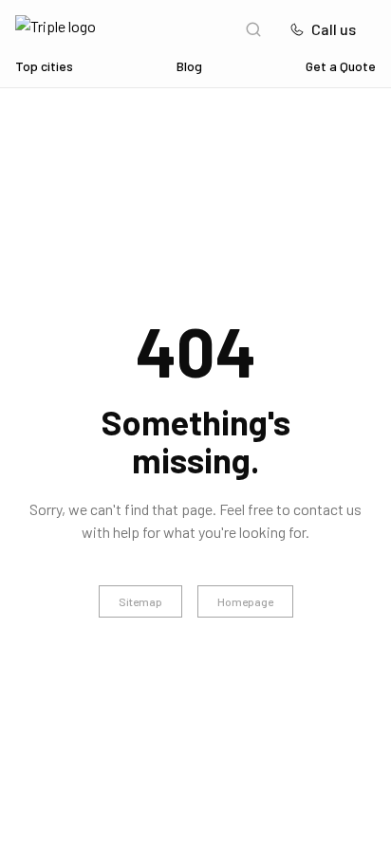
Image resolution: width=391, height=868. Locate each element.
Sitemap (140, 601)
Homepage (245, 601)
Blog (189, 66)
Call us (333, 29)
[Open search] (253, 29)
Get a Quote (341, 66)
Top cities (44, 66)
